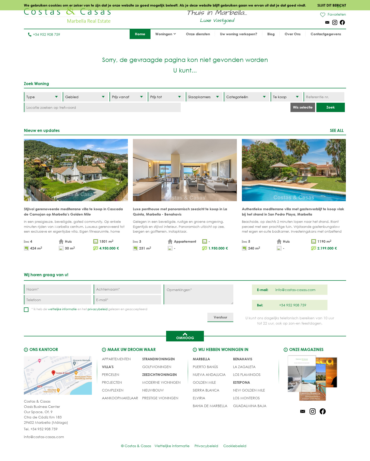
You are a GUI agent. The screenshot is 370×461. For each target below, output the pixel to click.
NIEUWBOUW (153, 390)
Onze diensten (198, 34)
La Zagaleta (244, 366)
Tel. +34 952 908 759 (41, 429)
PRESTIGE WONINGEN (160, 398)
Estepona (241, 382)
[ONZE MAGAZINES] (313, 379)
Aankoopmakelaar (120, 398)
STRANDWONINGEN (158, 359)
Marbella (201, 359)
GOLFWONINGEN (156, 366)
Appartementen (116, 359)
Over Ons (293, 34)
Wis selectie (303, 107)
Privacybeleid (206, 445)
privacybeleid (97, 309)
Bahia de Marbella (210, 405)
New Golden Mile (249, 390)
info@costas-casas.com (44, 436)
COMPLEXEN (112, 390)
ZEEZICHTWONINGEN (159, 374)
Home (140, 34)
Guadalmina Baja (249, 405)
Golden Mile (204, 382)
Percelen (110, 374)
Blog (271, 34)
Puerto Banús (205, 366)
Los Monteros (246, 398)
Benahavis (242, 359)
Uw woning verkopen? (238, 34)
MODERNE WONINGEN (161, 382)
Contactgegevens (326, 34)
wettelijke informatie (62, 309)
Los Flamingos (247, 374)
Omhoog (185, 338)
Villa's (108, 367)
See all (337, 130)
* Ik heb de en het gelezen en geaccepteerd (89, 309)
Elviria (199, 398)
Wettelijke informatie (172, 445)
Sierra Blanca (206, 390)
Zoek (330, 107)
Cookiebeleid (234, 445)
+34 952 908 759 (46, 34)
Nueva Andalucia (209, 374)
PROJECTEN (112, 382)
